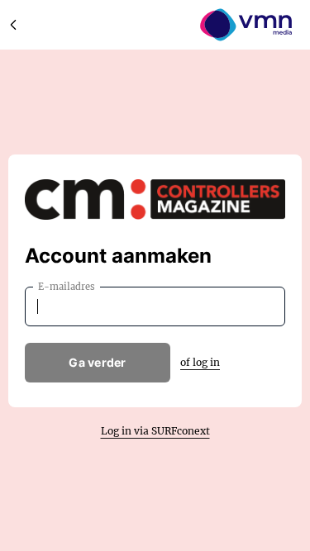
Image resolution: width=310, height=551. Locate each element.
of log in (200, 362)
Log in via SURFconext (155, 431)
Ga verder (97, 362)
